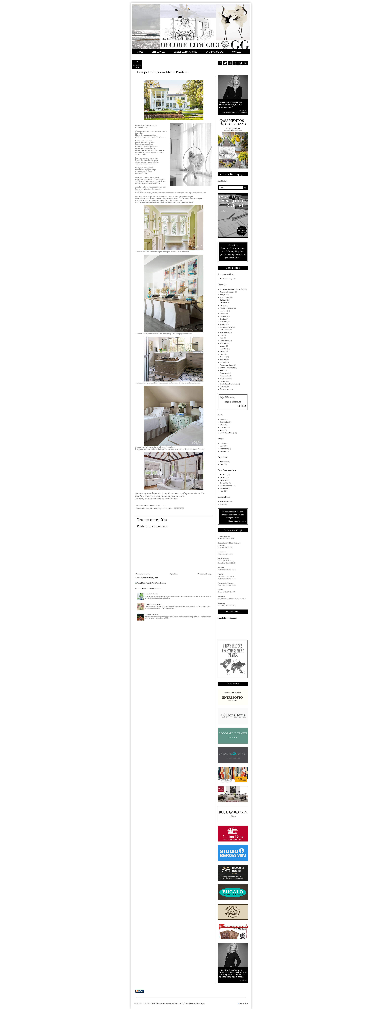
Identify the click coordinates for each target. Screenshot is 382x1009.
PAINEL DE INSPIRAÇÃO (185, 52)
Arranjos (222, 294)
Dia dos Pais (224, 488)
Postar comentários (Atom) (149, 578)
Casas (222, 464)
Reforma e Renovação (227, 368)
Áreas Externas (224, 389)
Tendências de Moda (226, 433)
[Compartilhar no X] (179, 508)
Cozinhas (223, 316)
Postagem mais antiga (204, 574)
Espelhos (223, 324)
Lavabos (222, 346)
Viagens (222, 451)
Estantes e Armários (226, 327)
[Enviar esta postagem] (164, 505)
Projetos (222, 359)
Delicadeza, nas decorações (153, 604)
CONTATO (236, 52)
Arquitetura (223, 462)
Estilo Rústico (224, 332)
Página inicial (174, 574)
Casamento (223, 480)
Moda (222, 430)
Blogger (201, 1003)
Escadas (222, 319)
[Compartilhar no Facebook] (181, 508)
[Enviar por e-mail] (175, 508)
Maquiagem (223, 427)
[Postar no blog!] (177, 508)
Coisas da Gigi (154, 508)
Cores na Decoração (226, 308)
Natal (221, 491)
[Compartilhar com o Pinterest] (183, 508)
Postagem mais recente (143, 574)
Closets (222, 305)
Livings (222, 351)
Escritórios (223, 322)
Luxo (221, 354)
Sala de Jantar (224, 378)
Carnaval (223, 477)
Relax (222, 370)
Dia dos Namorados (226, 485)
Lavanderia (223, 349)
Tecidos (222, 381)
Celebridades (224, 422)
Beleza (222, 419)
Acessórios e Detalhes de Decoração (231, 289)
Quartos (170, 508)
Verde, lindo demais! (151, 594)
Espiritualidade (163, 508)
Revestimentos (224, 376)
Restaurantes (224, 373)
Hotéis (222, 443)
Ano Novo (223, 475)
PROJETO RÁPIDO (214, 52)
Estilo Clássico (224, 330)
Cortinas (222, 313)
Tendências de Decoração (228, 384)
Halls (221, 338)
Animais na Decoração (227, 292)
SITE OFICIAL (158, 52)
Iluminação (223, 343)
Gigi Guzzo (185, 1003)
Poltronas (223, 357)
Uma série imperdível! (152, 614)
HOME (140, 52)
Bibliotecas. (223, 303)
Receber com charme (226, 365)
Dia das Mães (224, 483)
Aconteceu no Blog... (226, 279)
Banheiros (146, 508)
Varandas (223, 386)
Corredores (223, 311)
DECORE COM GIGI (143, 1003)
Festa (221, 335)
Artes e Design (224, 297)
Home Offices (224, 340)
